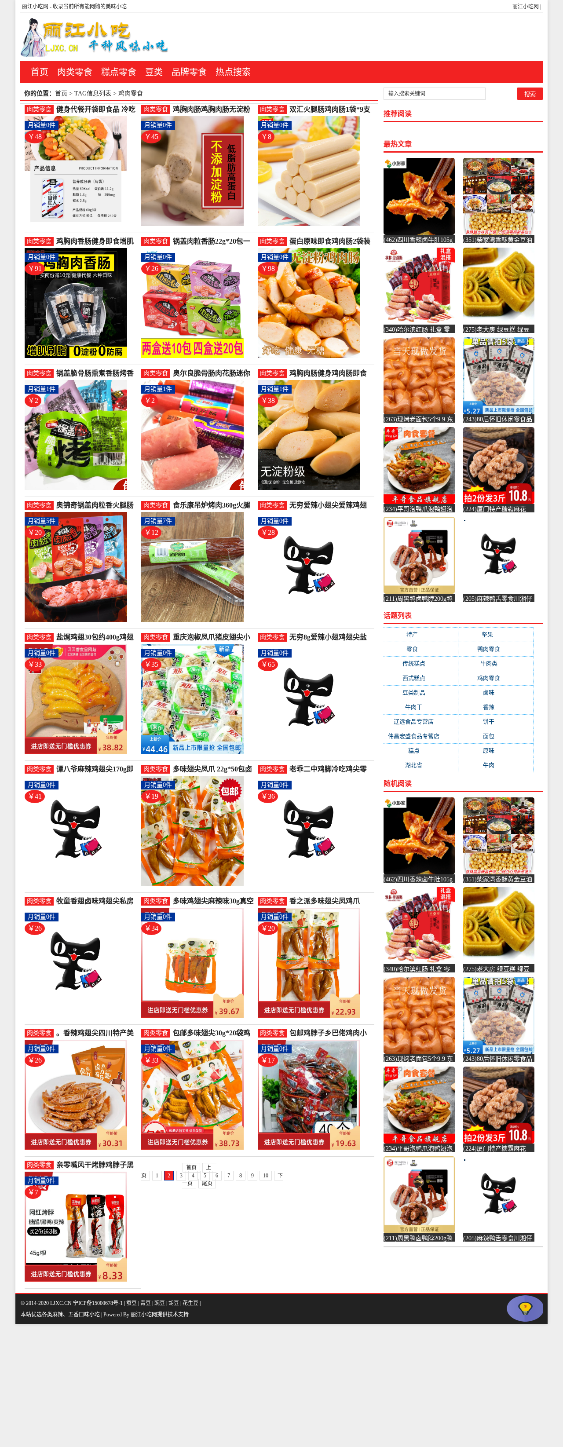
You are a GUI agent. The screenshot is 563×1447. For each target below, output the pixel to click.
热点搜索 (233, 72)
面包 (495, 736)
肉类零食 (74, 72)
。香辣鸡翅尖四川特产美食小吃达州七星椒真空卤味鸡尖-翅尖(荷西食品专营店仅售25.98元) (97, 1033)
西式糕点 (420, 678)
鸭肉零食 (495, 649)
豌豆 (159, 1303)
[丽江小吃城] (95, 37)
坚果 (496, 634)
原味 (495, 750)
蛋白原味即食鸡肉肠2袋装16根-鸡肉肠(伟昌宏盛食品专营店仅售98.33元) (330, 242)
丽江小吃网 (525, 7)
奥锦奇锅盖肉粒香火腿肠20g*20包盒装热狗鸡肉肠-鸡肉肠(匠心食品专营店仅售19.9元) (96, 505)
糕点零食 (118, 72)
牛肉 (495, 765)
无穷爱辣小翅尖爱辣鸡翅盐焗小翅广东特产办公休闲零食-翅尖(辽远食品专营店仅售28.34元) (330, 505)
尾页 (207, 1183)
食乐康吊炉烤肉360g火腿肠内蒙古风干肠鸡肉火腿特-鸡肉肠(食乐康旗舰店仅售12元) (214, 505)
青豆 (145, 1303)
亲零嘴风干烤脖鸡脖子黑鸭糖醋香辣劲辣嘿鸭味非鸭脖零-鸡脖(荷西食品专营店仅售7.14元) (97, 1165)
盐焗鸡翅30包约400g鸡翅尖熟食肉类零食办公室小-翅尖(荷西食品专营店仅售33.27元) (96, 637)
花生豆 (190, 1303)
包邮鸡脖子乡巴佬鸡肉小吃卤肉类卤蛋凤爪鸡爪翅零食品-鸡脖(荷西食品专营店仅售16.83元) (330, 1033)
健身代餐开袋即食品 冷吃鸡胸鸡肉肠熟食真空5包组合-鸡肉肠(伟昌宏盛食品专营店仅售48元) (97, 110)
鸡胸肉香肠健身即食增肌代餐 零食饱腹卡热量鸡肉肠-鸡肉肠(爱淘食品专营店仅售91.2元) (97, 242)
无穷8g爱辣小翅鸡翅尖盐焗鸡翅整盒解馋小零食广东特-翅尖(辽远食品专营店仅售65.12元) (330, 637)
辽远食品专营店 (421, 721)
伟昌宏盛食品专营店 (420, 736)
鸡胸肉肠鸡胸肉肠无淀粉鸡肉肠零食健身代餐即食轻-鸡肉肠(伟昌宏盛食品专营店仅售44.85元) (214, 110)
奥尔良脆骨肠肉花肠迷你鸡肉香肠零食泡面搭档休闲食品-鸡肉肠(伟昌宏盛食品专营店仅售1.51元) (214, 373)
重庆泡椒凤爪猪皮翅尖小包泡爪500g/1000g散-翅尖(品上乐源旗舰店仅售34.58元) (213, 637)
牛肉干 (420, 707)
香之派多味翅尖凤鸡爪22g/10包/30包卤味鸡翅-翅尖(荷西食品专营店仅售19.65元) (329, 901)
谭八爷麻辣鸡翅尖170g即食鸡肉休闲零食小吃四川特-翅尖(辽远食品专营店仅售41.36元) (97, 769)
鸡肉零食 (495, 678)
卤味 (495, 692)
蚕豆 (131, 1303)
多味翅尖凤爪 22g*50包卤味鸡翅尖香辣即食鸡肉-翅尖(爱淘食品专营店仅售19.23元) (212, 769)
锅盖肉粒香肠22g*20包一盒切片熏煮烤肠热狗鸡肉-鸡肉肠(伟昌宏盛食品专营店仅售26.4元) (212, 242)
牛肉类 (496, 663)
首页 (39, 72)
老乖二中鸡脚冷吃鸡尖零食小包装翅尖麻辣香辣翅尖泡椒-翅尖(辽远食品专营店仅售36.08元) (330, 769)
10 (265, 1176)
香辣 (495, 707)
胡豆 (173, 1303)
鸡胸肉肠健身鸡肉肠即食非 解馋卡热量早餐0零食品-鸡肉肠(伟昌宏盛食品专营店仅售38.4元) (330, 373)
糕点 (421, 750)
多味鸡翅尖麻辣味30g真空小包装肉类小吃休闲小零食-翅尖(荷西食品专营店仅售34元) (214, 901)
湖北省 (420, 765)
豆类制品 (420, 692)
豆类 (154, 72)
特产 (420, 634)
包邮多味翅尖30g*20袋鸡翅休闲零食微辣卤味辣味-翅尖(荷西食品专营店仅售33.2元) (212, 1033)
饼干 (495, 721)
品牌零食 (189, 72)
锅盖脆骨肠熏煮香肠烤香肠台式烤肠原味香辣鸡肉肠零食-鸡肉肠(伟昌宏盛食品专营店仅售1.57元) (97, 373)
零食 (420, 649)
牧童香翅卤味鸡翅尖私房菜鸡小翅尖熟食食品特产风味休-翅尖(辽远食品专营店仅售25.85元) (97, 901)
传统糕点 (420, 663)
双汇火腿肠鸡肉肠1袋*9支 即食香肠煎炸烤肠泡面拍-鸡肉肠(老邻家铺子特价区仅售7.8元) (329, 110)
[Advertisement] (264, 1385)
